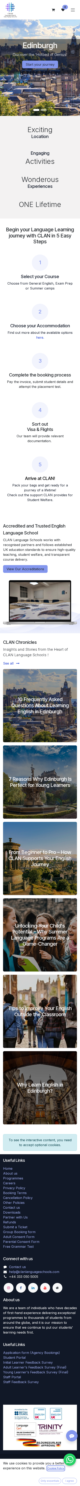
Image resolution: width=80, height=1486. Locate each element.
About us (10, 1173)
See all (9, 663)
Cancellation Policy (18, 1198)
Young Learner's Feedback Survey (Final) (35, 1372)
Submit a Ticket (15, 1227)
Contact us (11, 1207)
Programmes (13, 1178)
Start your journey (40, 64)
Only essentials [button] (50, 1480)
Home (8, 1168)
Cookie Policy (55, 1468)
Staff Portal (12, 1377)
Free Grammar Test (18, 1246)
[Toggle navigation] (73, 9)
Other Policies (14, 1203)
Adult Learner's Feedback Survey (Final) (34, 1367)
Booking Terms (15, 1193)
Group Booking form (19, 1232)
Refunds (9, 1222)
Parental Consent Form (21, 1242)
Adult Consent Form (18, 1237)
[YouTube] (45, 1288)
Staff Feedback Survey (21, 1382)
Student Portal (14, 1357)
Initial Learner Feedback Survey (28, 1362)
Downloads (12, 1212)
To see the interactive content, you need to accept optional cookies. (40, 1142)
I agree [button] (69, 1480)
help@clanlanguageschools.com (34, 1272)
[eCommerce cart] (53, 10)
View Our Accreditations (25, 569)
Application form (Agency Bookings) (31, 1353)
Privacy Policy (14, 1188)
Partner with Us (15, 1217)
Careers (9, 1183)
